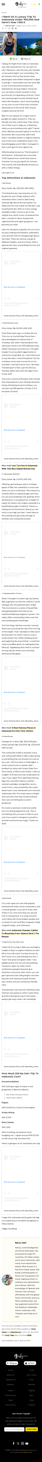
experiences (15, 1332)
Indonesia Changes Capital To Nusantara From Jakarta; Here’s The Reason (20, 933)
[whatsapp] (9, 28)
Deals (10, 1400)
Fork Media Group (26, 1452)
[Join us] (14, 59)
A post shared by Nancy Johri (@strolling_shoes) (21, 316)
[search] (39, 4)
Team (31, 1395)
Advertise (10, 1384)
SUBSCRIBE (32, 1429)
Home (4, 13)
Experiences (10, 1380)
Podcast (31, 1405)
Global (33, 4)
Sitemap (31, 1384)
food (33, 1329)
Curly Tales (9, 1335)
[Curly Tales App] (12, 1363)
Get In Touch (32, 1375)
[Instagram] (22, 1443)
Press (31, 1400)
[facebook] (3, 28)
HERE (29, 1335)
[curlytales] (21, 1358)
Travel (31, 1380)
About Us (10, 1375)
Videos (10, 1390)
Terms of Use (10, 1405)
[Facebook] (13, 1443)
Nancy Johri (10, 26)
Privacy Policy (10, 1395)
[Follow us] (26, 59)
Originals (31, 1390)
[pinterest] (12, 28)
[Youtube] (26, 1443)
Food (31, 1370)
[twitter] (6, 28)
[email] (16, 28)
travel (4, 1332)
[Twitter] (18, 1443)
